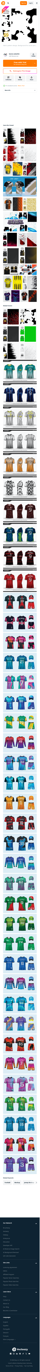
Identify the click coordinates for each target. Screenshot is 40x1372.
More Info (7, 90)
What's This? (21, 86)
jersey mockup (29, 1344)
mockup (17, 1344)
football (7, 1344)
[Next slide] (32, 1343)
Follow (33, 56)
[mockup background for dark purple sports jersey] (25, 391)
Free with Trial (20, 63)
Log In (31, 3)
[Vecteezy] (3, 3)
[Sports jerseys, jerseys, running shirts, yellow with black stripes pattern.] (12, 377)
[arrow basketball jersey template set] (28, 347)
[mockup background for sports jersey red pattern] (12, 317)
